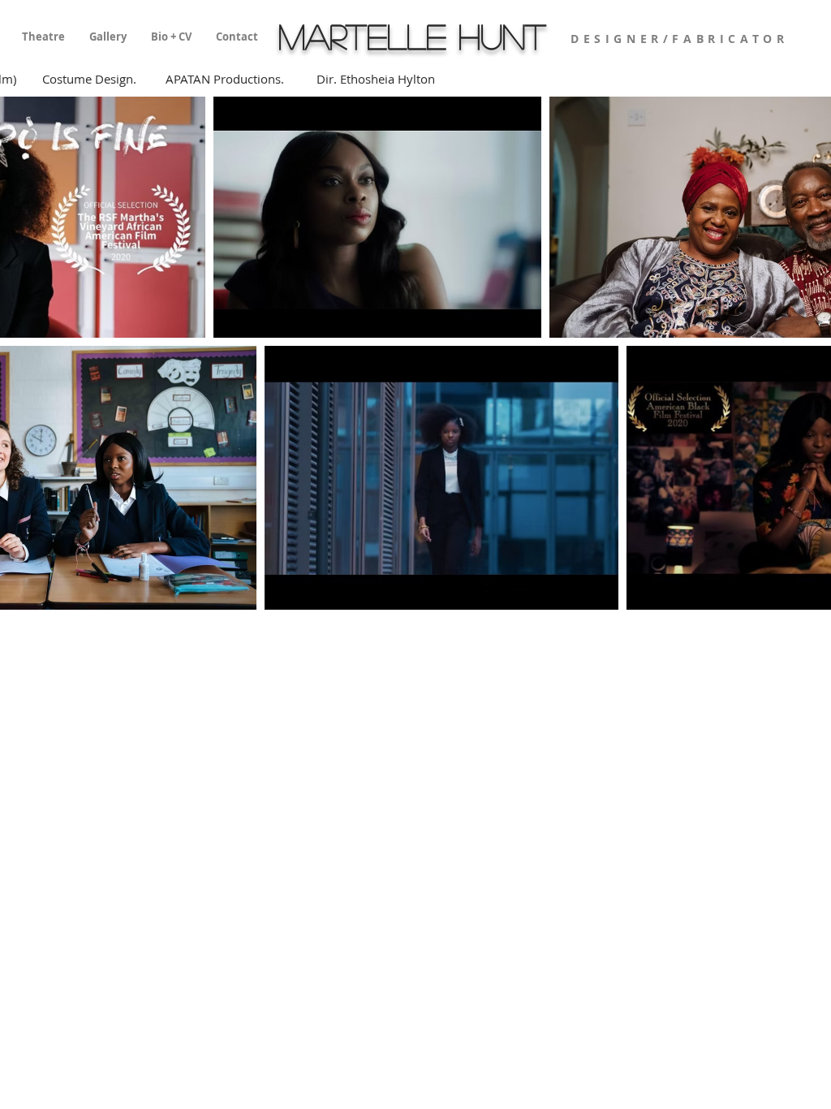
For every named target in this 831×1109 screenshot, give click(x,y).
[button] (43, 36)
